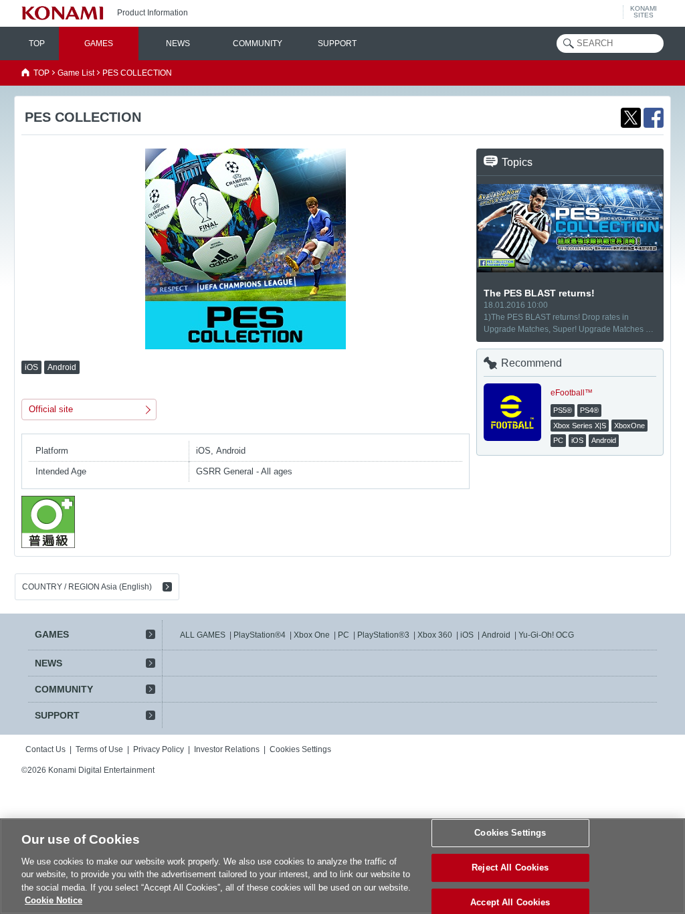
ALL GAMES (202, 635)
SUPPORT (337, 43)
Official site (51, 409)
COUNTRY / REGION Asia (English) (87, 586)
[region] (342, 866)
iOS (467, 635)
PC (343, 635)
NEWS (178, 43)
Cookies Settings (510, 833)
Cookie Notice (53, 900)
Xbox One (312, 635)
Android (496, 635)
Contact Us (45, 749)
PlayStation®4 (259, 635)
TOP (37, 43)
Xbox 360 (434, 635)
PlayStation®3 (383, 635)
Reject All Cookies (510, 867)
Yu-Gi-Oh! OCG (546, 635)
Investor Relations (227, 749)
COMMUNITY (257, 43)
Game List (76, 73)
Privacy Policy (158, 749)
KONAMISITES (643, 12)
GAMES (98, 43)
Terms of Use (99, 749)
